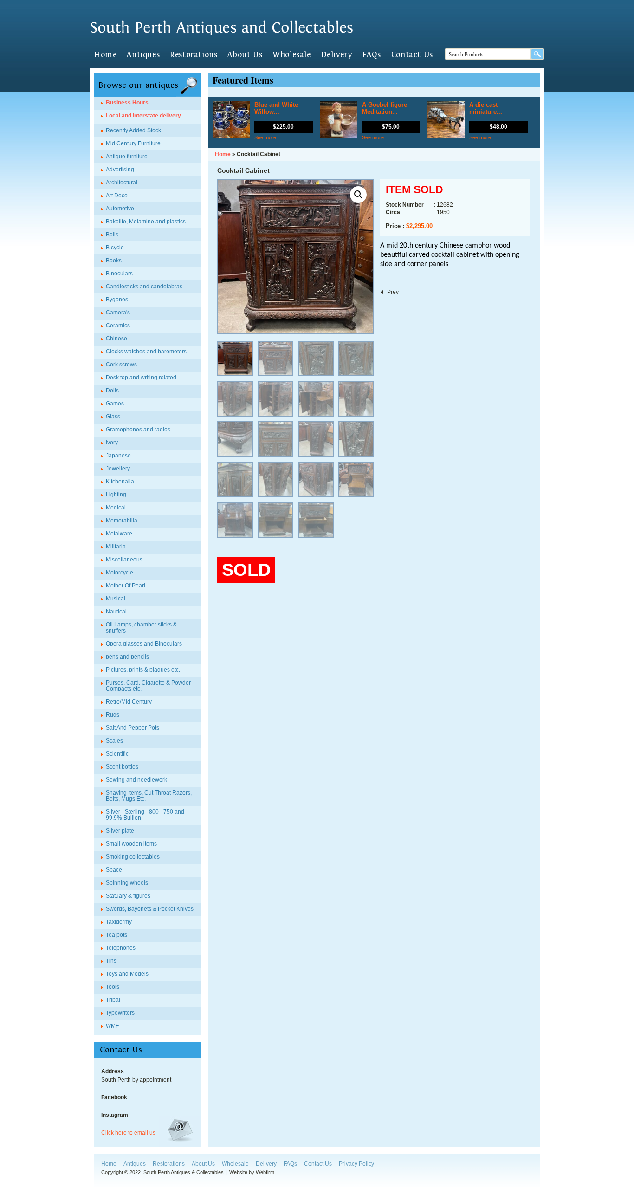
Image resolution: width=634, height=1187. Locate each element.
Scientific (117, 753)
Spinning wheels (127, 883)
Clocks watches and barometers (146, 351)
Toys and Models (127, 974)
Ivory (112, 442)
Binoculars (119, 273)
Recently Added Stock (133, 130)
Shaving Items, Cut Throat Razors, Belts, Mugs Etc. (149, 795)
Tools (112, 987)
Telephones (121, 948)
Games (115, 403)
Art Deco (117, 195)
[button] (358, 194)
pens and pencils (127, 656)
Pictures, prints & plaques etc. (143, 669)
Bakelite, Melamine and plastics (146, 221)
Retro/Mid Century (129, 701)
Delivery (337, 54)
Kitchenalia (120, 481)
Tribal (113, 1000)
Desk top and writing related (141, 377)
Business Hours (127, 102)
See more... (267, 137)
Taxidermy (119, 922)
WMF (112, 1026)
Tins (111, 961)
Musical (115, 598)
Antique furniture (127, 156)
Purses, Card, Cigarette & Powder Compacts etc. (148, 685)
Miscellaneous (124, 559)
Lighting (116, 494)
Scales (114, 740)
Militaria (116, 546)
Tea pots (116, 935)
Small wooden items (131, 844)
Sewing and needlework (136, 779)
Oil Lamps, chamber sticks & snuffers (141, 627)
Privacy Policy (356, 1164)
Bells (112, 234)
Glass (113, 416)
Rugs (112, 714)
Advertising (120, 169)
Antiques (143, 54)
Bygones (117, 299)
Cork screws (121, 364)
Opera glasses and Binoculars (144, 643)
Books (114, 260)
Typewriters (120, 1013)
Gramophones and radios (138, 429)
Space (114, 870)
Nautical (116, 611)
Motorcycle (119, 572)
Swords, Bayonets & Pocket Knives (150, 909)
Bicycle (115, 247)
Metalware (119, 533)
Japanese (118, 455)
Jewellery (118, 468)
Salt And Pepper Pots (132, 727)
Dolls (112, 390)
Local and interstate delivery (143, 115)
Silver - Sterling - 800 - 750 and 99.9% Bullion (145, 815)
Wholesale (291, 54)
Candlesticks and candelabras (144, 286)
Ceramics (118, 325)
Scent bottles (122, 766)
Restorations (193, 54)
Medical (116, 507)
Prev (393, 292)
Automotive (120, 208)
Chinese (116, 338)
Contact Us (412, 54)
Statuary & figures (128, 896)
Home (105, 54)
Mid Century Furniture (133, 143)
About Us (244, 54)
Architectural (121, 182)
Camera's (118, 312)
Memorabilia (121, 520)
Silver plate (120, 831)
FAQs (371, 54)
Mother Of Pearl (125, 585)
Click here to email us (128, 1132)
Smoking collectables (133, 857)
